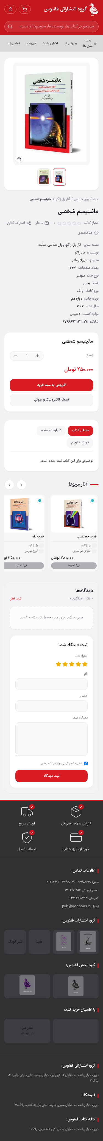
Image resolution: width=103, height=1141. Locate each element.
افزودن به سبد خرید (51, 385)
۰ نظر (39, 223)
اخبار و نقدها (50, 43)
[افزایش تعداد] (37, 355)
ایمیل (84, 695)
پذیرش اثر (70, 43)
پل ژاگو (80, 252)
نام (86, 674)
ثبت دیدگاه (51, 776)
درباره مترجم (80, 442)
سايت (42, 245)
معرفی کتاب (80, 430)
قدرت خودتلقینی (87, 536)
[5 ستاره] (58, 664)
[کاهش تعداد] (15, 355)
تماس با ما (13, 43)
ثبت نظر (15, 598)
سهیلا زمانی (79, 260)
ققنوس (75, 314)
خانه (96, 199)
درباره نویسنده (51, 430)
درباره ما (31, 43)
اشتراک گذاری (16, 223)
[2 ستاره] (78, 664)
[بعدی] (9, 485)
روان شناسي (81, 199)
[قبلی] (21, 485)
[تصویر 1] (59, 177)
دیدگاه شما (80, 717)
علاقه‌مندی (85, 233)
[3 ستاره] (71, 664)
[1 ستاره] (85, 664)
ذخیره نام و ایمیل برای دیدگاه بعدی (61, 763)
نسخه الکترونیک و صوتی (51, 399)
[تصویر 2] (44, 177)
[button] (51, 114)
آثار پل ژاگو (63, 199)
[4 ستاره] (65, 664)
